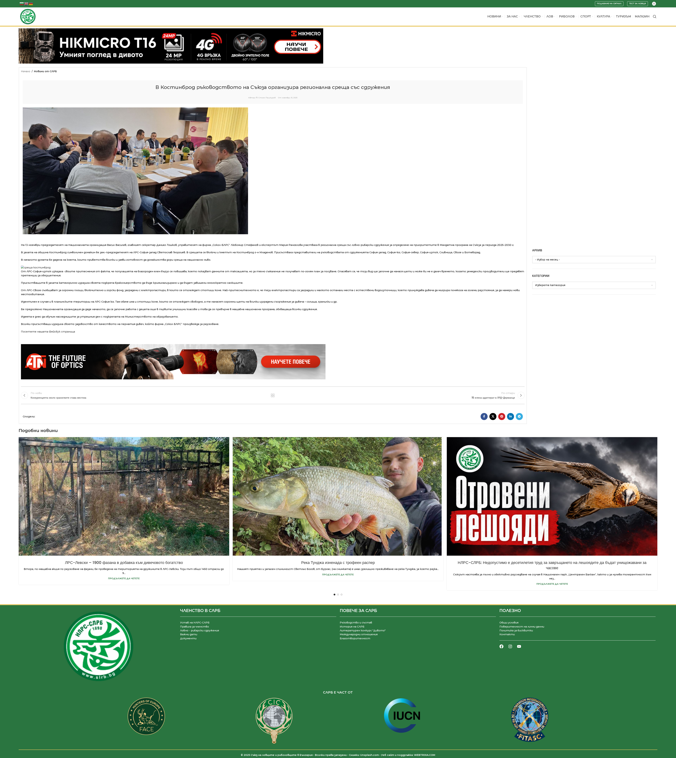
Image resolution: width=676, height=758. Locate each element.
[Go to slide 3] (341, 594)
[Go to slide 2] (338, 594)
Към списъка (272, 395)
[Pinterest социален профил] (501, 416)
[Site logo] (28, 16)
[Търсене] (654, 16)
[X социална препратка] (492, 416)
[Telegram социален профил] (519, 416)
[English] (26, 3)
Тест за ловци (637, 3)
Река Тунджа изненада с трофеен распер (338, 562)
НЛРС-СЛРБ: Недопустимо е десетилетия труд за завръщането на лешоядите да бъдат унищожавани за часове (552, 565)
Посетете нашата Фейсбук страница (48, 331)
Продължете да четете (124, 578)
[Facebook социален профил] (484, 416)
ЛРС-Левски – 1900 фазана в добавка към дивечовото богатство (124, 562)
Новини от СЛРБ (45, 71)
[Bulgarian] (22, 3)
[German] (31, 3)
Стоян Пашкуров (267, 98)
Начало (25, 71)
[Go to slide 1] (334, 594)
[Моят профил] (654, 3)
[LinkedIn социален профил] (510, 416)
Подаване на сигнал (609, 3)
